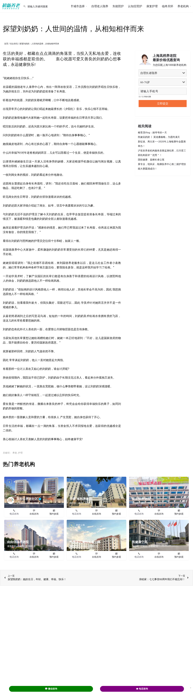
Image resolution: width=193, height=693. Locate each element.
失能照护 (118, 6)
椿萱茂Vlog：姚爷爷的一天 (152, 132)
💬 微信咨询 (51, 688)
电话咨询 (14, 513)
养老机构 (183, 6)
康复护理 (152, 6)
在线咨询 (34, 513)
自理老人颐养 (99, 6)
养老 (14, 453)
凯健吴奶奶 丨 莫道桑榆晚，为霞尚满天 (159, 137)
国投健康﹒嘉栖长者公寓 (151, 159)
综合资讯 (14, 44)
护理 (20, 453)
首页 (6, 44)
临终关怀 (167, 6)
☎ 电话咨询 (142, 688)
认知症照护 (135, 6)
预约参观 (53, 513)
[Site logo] (11, 6)
